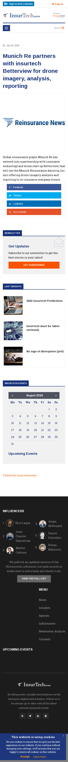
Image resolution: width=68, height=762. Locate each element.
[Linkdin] (38, 717)
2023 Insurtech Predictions (44, 300)
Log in (58, 4)
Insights (44, 608)
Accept (25, 756)
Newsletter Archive (52, 631)
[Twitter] (30, 717)
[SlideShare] (46, 717)
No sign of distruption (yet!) (45, 351)
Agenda (44, 615)
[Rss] (22, 717)
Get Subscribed (34, 265)
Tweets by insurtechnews (20, 475)
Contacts (44, 639)
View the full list (34, 578)
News (42, 600)
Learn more (39, 756)
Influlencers (47, 623)
